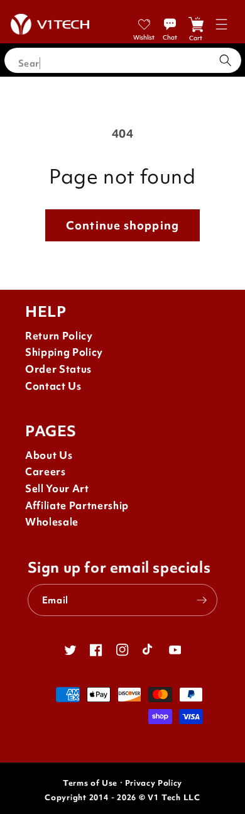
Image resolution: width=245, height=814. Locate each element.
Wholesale (52, 522)
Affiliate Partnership (77, 505)
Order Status (58, 369)
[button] (221, 24)
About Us (48, 455)
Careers (45, 471)
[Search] (225, 60)
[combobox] (122, 60)
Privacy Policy (153, 783)
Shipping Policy (64, 352)
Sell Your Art (57, 488)
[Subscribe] (202, 600)
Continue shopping (122, 225)
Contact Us (53, 386)
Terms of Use (90, 783)
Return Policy (59, 336)
